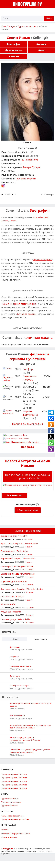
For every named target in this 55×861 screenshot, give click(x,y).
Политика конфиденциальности (15, 833)
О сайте (4, 829)
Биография (13, 44)
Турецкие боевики (9, 805)
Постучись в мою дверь (20, 666)
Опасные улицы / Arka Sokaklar (16, 619)
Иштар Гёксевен (17, 715)
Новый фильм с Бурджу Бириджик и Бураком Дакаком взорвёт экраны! (30, 750)
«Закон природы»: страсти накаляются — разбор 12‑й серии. (25, 738)
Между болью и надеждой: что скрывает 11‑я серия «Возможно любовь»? (30, 726)
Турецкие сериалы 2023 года (14, 788)
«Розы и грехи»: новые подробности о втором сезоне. (30, 704)
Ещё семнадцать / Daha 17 (14, 581)
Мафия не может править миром (19, 303)
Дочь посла (15, 676)
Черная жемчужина (42, 259)
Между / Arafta (8, 604)
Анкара (27, 167)
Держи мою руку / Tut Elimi (14, 535)
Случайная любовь (26, 314)
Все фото (27, 447)
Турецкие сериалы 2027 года (14, 774)
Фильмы (41, 44)
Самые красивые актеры (12, 816)
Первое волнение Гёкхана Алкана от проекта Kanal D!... (27, 476)
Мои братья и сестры (19, 685)
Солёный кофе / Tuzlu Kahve (14, 551)
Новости (14, 56)
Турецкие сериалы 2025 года (14, 781)
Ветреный (14, 656)
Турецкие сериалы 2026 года (14, 777)
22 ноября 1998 (30, 159)
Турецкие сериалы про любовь (15, 819)
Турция (36, 167)
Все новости (14, 495)
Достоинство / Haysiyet (12, 596)
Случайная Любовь (30, 377)
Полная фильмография (27, 424)
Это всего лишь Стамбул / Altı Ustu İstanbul (22, 588)
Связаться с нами (9, 837)
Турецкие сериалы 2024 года (14, 784)
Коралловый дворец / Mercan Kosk (18, 558)
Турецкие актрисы (25, 178)
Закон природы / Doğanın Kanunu (17, 566)
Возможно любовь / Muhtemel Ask (17, 573)
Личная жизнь (13, 50)
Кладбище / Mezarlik (11, 611)
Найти (48, 18)
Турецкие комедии (9, 798)
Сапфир (28, 369)
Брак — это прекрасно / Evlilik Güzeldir (19, 543)
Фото (41, 50)
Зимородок (15, 647)
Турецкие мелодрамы (11, 802)
